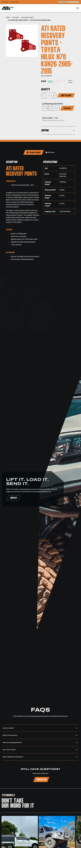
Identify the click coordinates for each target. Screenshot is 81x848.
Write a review (70, 81)
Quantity (45, 89)
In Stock (51, 81)
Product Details (35, 152)
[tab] (33, 152)
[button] (77, 8)
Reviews (51, 152)
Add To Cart (66, 95)
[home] (8, 8)
